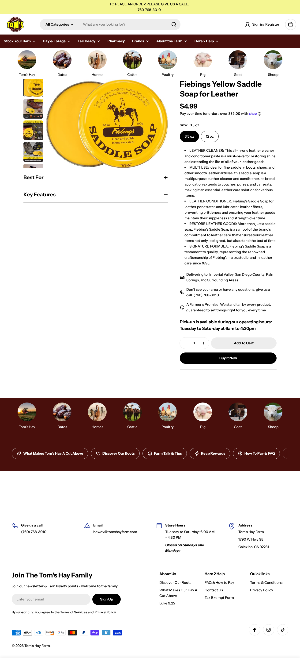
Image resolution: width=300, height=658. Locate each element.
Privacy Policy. (105, 612)
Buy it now (228, 358)
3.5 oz (189, 136)
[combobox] (110, 24)
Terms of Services (73, 612)
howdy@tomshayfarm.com (115, 532)
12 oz (210, 136)
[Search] (174, 24)
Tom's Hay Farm (37, 645)
